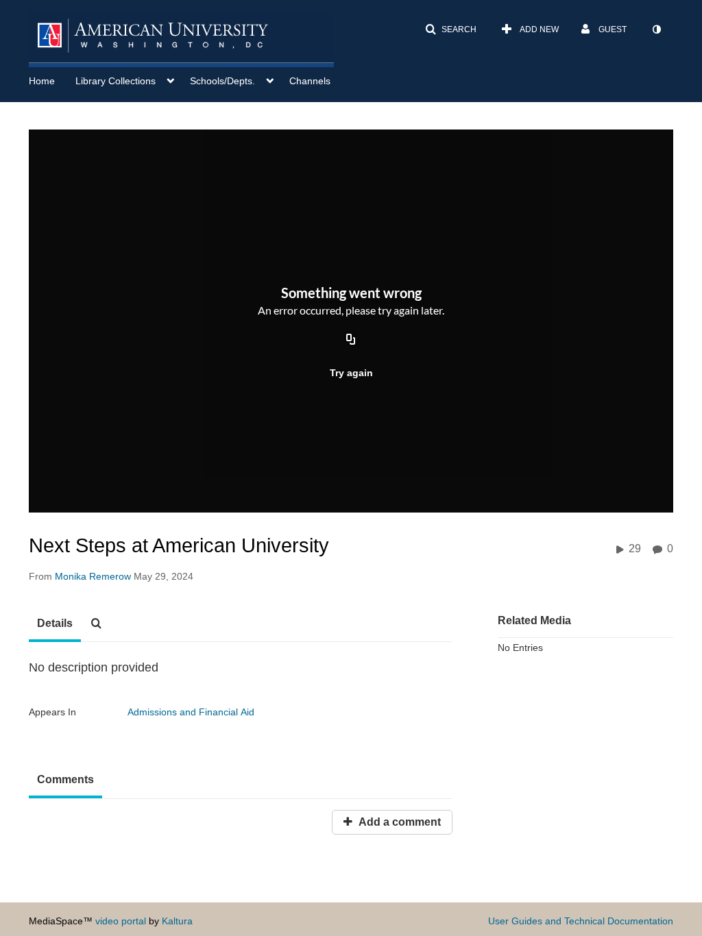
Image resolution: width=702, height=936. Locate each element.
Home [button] (42, 80)
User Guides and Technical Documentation (580, 920)
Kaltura (177, 920)
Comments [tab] (65, 779)
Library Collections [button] (115, 80)
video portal (120, 920)
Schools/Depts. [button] (222, 80)
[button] (450, 29)
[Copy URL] (351, 340)
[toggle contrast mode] (656, 29)
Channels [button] (309, 80)
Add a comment (398, 822)
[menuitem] (52, 79)
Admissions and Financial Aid (191, 711)
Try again (351, 372)
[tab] (55, 624)
